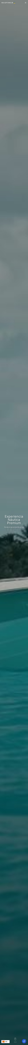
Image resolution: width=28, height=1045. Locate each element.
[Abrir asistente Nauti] (24, 1041)
